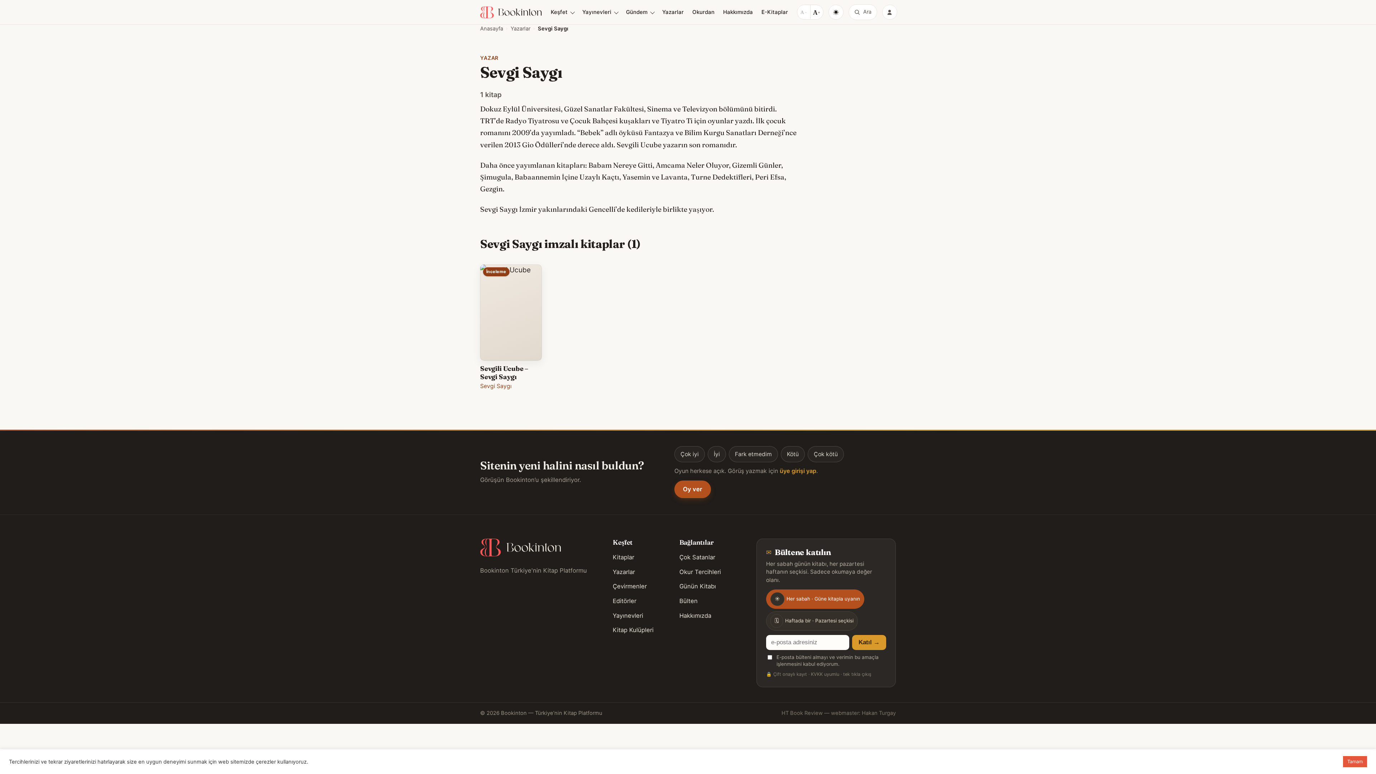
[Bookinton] (511, 12)
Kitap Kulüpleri (633, 630)
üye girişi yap (798, 470)
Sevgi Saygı (496, 386)
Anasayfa (491, 28)
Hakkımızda (738, 12)
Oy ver (692, 489)
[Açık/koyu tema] (836, 12)
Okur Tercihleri (700, 571)
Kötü (793, 454)
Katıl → (869, 642)
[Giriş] (889, 12)
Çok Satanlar (697, 557)
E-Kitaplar (774, 12)
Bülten (688, 601)
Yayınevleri (596, 12)
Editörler (624, 601)
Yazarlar (673, 12)
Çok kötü (826, 454)
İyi (717, 454)
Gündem (637, 12)
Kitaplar (623, 557)
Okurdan (703, 12)
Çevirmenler (630, 586)
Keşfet (559, 12)
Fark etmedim (753, 454)
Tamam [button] (1355, 761)
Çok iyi (689, 454)
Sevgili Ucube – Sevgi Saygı (504, 372)
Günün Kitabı (697, 586)
